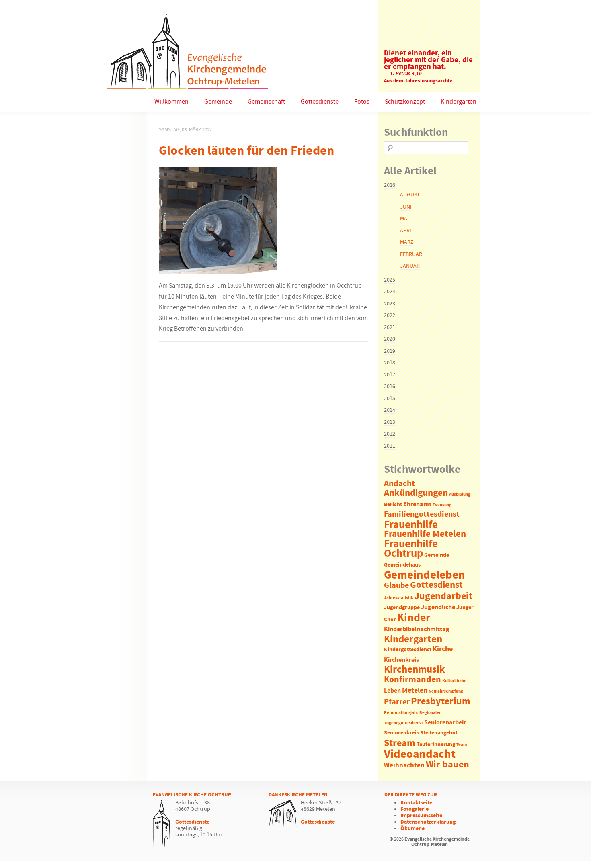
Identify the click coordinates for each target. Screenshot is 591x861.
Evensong (442, 505)
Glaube (396, 585)
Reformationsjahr (401, 712)
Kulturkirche (454, 681)
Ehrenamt (417, 504)
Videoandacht (420, 754)
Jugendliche (438, 607)
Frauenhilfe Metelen (425, 534)
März (406, 242)
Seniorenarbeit (445, 722)
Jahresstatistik (398, 597)
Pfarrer (397, 702)
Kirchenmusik (414, 669)
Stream (399, 743)
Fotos (361, 101)
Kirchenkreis (401, 659)
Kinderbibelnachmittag (416, 629)
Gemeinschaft (266, 101)
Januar (410, 266)
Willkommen (171, 101)
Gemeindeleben (424, 575)
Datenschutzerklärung (428, 822)
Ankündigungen (416, 493)
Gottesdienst (436, 585)
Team (461, 744)
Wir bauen (447, 764)
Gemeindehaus (402, 565)
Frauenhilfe (411, 525)
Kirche (443, 649)
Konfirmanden (412, 680)
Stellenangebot (439, 733)
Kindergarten (458, 101)
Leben (392, 690)
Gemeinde (218, 101)
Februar (411, 254)
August (410, 195)
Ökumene (412, 828)
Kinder (413, 618)
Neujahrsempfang (446, 691)
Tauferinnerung (436, 745)
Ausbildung (459, 494)
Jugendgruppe (402, 608)
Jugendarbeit (443, 596)
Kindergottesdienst (407, 650)
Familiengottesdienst (422, 514)
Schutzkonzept (405, 101)
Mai (404, 218)
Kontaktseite (416, 803)
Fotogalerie (414, 809)
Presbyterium (440, 701)
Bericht (393, 505)
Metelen (414, 691)
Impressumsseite (421, 815)
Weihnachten (404, 765)
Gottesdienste (320, 101)
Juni (406, 207)
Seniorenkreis (401, 733)
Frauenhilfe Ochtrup (411, 549)
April (407, 230)
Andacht (399, 484)
